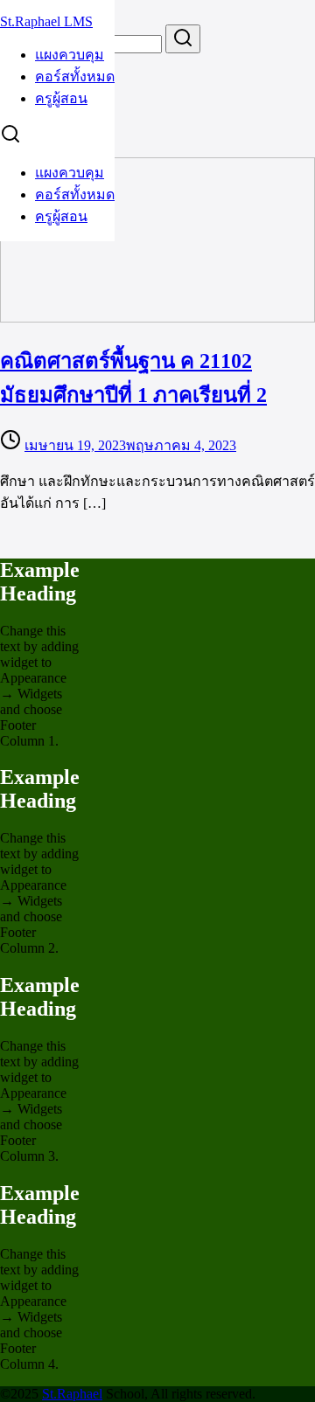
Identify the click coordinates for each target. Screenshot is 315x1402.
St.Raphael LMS (46, 21)
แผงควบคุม (69, 54)
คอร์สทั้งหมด (75, 76)
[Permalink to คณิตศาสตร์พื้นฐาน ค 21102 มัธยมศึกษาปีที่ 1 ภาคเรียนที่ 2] (157, 317)
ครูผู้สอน (61, 98)
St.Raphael (72, 1393)
